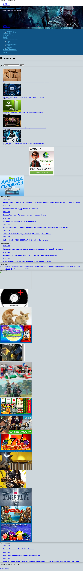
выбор (59, 266)
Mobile (8, 45)
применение (33, 268)
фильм (49, 268)
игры (69, 266)
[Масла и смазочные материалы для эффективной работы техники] (16, 469)
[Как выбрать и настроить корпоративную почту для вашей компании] (12, 96)
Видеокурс (9, 266)
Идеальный (15, 266)
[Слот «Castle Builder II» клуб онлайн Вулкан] (16, 523)
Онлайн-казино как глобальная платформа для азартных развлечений (24, 128)
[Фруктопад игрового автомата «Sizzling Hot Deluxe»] (16, 451)
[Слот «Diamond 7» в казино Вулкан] (16, 541)
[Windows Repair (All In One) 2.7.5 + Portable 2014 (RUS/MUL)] (14, 306)
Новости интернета (12, 40)
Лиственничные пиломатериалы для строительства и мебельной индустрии (26, 82)
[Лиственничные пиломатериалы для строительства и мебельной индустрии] (12, 80)
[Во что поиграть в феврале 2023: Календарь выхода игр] (16, 433)
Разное (6, 38)
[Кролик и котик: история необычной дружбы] (16, 324)
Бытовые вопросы (10, 50)
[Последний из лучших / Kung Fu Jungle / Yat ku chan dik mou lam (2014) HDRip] (13, 487)
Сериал (29, 266)
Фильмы (8, 42)
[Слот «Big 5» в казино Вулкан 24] (16, 415)
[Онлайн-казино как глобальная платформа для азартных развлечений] (12, 126)
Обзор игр (7, 34)
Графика (9, 47)
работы (37, 268)
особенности (15, 268)
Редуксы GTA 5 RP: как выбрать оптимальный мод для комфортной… (24, 143)
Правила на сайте (11, 32)
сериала (42, 268)
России (25, 266)
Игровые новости (9, 35)
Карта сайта (10, 31)
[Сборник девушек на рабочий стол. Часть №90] (16, 288)
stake (4, 266)
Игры (8, 41)
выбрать (63, 266)
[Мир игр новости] (10, 22)
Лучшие (20, 266)
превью (27, 268)
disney (1, 266)
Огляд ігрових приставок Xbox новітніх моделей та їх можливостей (23, 112)
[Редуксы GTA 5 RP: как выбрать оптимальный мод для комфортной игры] (12, 142)
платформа (22, 268)
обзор (9, 268)
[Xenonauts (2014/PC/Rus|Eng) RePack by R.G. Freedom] (12, 361)
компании (2, 268)
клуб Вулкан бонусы (75, 266)
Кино (5, 37)
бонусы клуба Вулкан (51, 266)
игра (67, 266)
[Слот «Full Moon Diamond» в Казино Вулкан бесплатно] (16, 342)
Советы (32, 266)
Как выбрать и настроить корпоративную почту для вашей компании (23, 97)
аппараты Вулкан (39, 266)
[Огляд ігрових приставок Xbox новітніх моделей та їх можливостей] (12, 111)
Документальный (11, 44)
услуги (45, 268)
